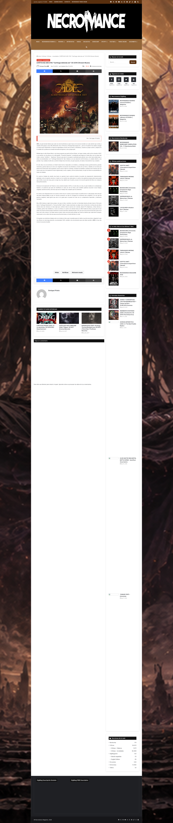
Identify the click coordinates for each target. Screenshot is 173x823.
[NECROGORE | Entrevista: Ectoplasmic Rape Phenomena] (114, 190)
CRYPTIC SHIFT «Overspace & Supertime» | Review (128, 167)
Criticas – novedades (117, 751)
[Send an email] (48, 66)
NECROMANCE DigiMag (48, 41)
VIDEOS (79, 41)
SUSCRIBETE (132, 41)
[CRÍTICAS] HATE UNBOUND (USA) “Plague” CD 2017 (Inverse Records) (67, 327)
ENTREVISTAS (70, 41)
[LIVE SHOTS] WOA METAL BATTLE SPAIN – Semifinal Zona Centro (128, 460)
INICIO (37, 41)
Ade (57, 272)
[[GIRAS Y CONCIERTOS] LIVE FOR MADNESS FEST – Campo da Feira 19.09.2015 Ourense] (114, 304)
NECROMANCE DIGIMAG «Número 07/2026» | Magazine (127, 117)
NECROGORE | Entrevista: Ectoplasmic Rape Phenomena (128, 189)
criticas (65, 272)
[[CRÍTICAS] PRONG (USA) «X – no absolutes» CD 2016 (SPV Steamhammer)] (46, 318)
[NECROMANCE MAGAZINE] (86, 21)
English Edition (115, 759)
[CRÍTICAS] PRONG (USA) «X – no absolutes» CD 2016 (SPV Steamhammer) (46, 327)
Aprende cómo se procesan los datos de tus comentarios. (75, 384)
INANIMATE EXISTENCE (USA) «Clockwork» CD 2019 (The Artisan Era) (127, 312)
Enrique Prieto (43, 66)
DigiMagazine (113, 753)
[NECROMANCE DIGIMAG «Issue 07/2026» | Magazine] (114, 106)
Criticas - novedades (53, 56)
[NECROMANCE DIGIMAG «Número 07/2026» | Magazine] (114, 121)
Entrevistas (113, 765)
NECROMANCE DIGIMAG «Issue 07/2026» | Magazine (127, 102)
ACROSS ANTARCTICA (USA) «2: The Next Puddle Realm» (128, 324)
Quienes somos (58, 1)
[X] (61, 71)
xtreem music (78, 272)
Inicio (50, 1)
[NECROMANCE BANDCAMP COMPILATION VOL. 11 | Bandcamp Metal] (114, 146)
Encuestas (113, 762)
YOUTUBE (112, 41)
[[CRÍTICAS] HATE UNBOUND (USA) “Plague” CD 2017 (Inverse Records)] (69, 318)
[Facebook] (44, 71)
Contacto (67, 1)
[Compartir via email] (77, 71)
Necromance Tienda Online (79, 1)
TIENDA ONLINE (122, 41)
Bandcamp (113, 742)
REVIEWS (60, 41)
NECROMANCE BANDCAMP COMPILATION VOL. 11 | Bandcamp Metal (128, 144)
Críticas (44, 56)
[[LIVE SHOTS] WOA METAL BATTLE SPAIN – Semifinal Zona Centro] (114, 524)
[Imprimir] (93, 71)
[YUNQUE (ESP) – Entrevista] (114, 660)
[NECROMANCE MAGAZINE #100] (114, 279)
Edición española (116, 756)
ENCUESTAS (86, 41)
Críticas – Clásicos (116, 748)
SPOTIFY (103, 41)
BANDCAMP (95, 41)
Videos (112, 767)
